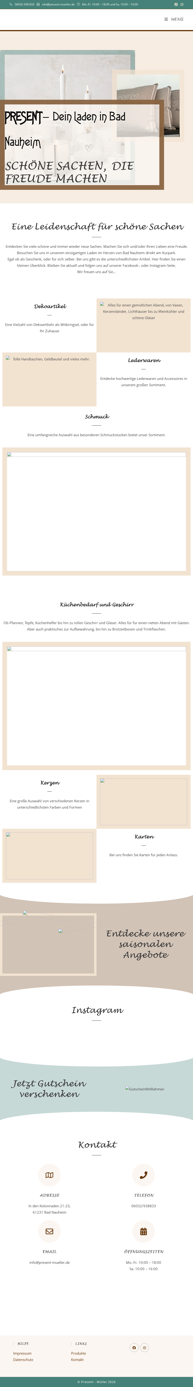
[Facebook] (134, 1347)
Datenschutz (23, 1359)
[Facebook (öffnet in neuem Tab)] (176, 4)
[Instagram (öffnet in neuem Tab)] (181, 4)
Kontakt (77, 1359)
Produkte (78, 1353)
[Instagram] (144, 1347)
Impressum (22, 1353)
